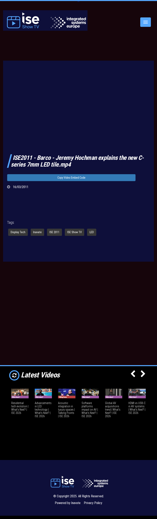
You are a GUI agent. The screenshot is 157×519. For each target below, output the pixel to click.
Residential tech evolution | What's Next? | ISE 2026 (19, 408)
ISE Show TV (74, 232)
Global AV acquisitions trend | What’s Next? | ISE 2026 (112, 409)
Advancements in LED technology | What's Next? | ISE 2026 (43, 409)
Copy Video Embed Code (71, 177)
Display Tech (18, 232)
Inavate (37, 232)
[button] (133, 375)
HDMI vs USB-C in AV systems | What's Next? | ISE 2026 (137, 408)
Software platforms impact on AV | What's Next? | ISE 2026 (90, 409)
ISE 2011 (54, 232)
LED (92, 232)
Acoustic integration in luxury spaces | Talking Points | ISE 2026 (66, 409)
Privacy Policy (93, 503)
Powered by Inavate (68, 503)
